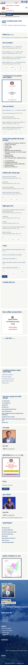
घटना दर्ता (4, 615)
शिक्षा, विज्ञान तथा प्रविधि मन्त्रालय (7, 534)
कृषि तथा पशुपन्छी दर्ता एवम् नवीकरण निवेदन (9, 409)
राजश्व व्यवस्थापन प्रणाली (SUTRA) (8, 378)
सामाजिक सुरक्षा (5, 617)
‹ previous (12, 67)
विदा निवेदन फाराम (5, 422)
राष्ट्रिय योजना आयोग (5, 540)
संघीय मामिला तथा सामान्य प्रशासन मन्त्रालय (9, 532)
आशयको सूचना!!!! (5, 182)
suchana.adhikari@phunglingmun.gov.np (13, 517)
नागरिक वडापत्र (5, 216)
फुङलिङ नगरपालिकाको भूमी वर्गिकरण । (8, 117)
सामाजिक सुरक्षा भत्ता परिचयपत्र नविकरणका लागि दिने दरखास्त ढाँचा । (13, 227)
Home (2, 16)
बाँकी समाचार (6, 14)
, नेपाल (8, 527)
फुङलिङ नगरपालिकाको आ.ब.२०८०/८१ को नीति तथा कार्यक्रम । (13, 51)
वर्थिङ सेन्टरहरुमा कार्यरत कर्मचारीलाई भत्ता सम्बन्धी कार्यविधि (12, 254)
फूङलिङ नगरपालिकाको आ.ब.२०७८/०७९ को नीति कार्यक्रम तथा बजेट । (14, 57)
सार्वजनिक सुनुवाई (5, 632)
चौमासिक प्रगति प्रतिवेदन (7, 630)
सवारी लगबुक (4, 221)
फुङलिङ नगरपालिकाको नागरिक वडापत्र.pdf (17, 25)
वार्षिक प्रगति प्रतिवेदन (6, 628)
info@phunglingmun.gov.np (13, 650)
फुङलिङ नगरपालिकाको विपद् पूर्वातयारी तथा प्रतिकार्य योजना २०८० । (13, 127)
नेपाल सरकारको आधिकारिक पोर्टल (7, 529)
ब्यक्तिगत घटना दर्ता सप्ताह (6, 232)
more (5, 276)
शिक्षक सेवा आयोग (5, 536)
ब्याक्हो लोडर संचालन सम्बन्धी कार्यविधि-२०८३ (9, 258)
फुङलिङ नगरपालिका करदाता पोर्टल (8, 380)
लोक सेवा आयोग (4, 527)
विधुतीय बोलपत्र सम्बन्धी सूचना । (7, 485)
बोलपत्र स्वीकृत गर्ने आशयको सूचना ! (8, 187)
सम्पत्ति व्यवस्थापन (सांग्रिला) (6, 376)
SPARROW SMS (5, 383)
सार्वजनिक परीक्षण (5, 634)
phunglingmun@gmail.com (22, 650)
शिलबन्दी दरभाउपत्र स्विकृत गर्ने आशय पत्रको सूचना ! (11, 192)
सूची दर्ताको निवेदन (5, 405)
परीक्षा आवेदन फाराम (5, 407)
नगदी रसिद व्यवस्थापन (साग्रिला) (7, 374)
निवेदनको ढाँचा (5, 621)
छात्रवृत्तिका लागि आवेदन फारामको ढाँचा (8, 416)
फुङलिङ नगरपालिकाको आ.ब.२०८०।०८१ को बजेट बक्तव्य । (12, 46)
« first (6, 67)
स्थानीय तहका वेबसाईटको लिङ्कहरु (8, 542)
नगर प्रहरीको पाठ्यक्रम (6, 401)
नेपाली (16, 2)
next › (15, 69)
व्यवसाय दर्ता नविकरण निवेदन (6, 411)
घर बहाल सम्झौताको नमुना (6, 403)
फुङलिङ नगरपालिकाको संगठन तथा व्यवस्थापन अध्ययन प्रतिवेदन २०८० (14, 122)
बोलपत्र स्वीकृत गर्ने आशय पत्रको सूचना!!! (9, 176)
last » (21, 69)
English (12, 2)
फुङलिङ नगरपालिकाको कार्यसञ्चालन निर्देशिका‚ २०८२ (11, 267)
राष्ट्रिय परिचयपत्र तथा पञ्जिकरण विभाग (8, 538)
